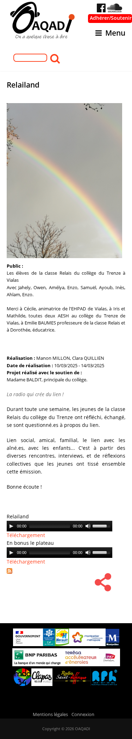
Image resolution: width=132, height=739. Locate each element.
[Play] (11, 526)
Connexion (82, 714)
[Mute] (88, 526)
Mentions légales (50, 714)
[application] (59, 526)
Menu (115, 33)
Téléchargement (26, 535)
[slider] (102, 525)
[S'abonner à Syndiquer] (12, 574)
